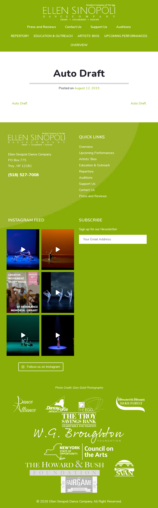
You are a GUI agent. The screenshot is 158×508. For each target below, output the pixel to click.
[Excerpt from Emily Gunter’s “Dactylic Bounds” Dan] (23, 335)
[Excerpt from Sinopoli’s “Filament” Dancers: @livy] (23, 249)
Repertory (20, 36)
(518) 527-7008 (23, 175)
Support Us (99, 27)
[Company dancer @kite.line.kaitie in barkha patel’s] (57, 335)
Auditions (123, 27)
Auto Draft (19, 103)
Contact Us (73, 27)
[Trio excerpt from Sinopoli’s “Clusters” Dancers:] (57, 292)
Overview (79, 45)
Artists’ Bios (88, 36)
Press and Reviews (41, 27)
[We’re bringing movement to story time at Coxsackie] (23, 292)
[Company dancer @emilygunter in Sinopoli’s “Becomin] (57, 249)
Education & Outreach (53, 36)
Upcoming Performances (125, 36)
